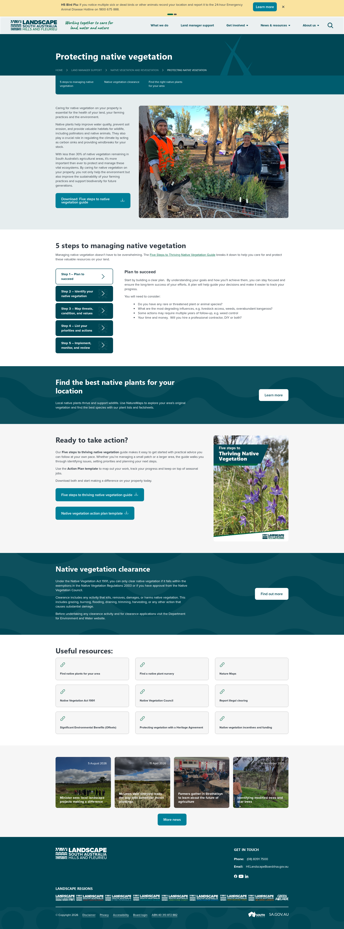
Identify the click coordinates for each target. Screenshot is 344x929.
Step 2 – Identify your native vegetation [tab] (77, 293)
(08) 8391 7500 (257, 859)
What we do (159, 25)
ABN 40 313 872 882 (164, 915)
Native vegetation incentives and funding (245, 727)
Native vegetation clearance (121, 82)
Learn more (265, 6)
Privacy (104, 915)
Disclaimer (88, 915)
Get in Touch (246, 849)
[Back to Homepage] (76, 25)
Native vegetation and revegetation (135, 70)
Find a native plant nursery (157, 674)
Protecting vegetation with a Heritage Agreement (171, 727)
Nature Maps (227, 674)
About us (309, 25)
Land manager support (197, 25)
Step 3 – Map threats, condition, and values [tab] (77, 311)
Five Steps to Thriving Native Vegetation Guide (182, 254)
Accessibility (121, 915)
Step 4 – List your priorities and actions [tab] (76, 328)
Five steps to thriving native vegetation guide (96, 494)
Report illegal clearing (233, 700)
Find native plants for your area (80, 674)
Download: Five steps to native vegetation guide (85, 200)
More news (172, 819)
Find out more (272, 593)
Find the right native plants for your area (165, 84)
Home (59, 70)
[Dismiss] (283, 7)
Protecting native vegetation (187, 70)
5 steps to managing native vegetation (77, 84)
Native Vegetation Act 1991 (77, 700)
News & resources (274, 25)
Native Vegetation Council (156, 700)
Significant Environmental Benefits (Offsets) (88, 727)
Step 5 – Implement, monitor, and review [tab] (76, 345)
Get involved (235, 25)
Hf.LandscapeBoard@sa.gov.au (267, 866)
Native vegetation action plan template (92, 513)
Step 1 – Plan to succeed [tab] (72, 276)
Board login (140, 915)
